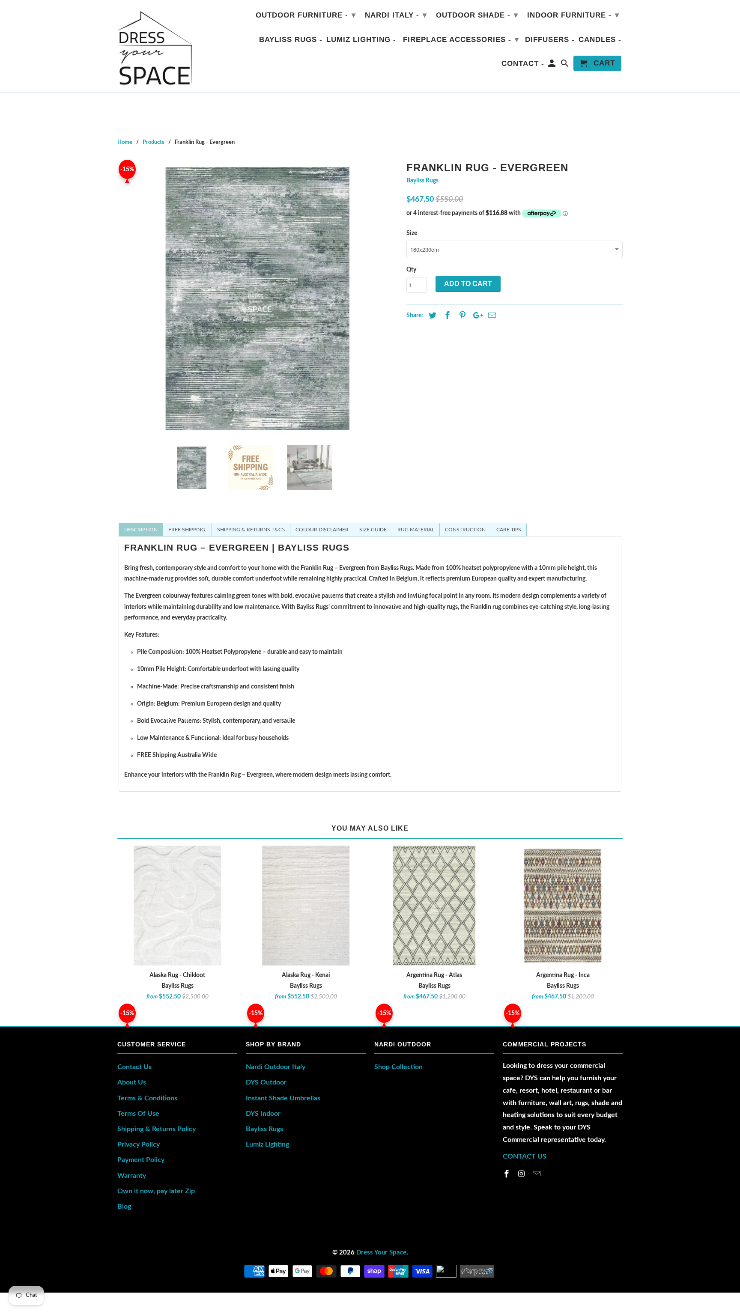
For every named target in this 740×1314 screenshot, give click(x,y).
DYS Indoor (263, 1113)
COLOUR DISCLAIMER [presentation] (322, 529)
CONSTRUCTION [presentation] (465, 529)
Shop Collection (398, 1067)
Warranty (131, 1175)
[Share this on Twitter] (431, 316)
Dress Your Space (381, 1252)
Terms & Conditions (147, 1098)
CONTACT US (524, 1156)
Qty (411, 270)
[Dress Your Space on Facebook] (507, 1174)
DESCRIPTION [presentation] (141, 529)
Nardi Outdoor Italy (275, 1067)
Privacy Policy (138, 1144)
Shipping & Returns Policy (156, 1129)
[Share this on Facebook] (446, 316)
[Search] (565, 65)
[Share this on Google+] (476, 316)
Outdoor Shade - (477, 15)
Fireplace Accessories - (461, 39)
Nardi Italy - (396, 15)
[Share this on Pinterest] (461, 316)
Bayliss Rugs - (290, 40)
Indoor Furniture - (573, 15)
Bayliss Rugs (422, 181)
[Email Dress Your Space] (537, 1174)
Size (411, 233)
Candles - (600, 40)
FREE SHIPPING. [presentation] (187, 529)
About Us (131, 1082)
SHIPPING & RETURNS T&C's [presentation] (251, 529)
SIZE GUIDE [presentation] (373, 529)
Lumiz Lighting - (361, 40)
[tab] (141, 529)
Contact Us (134, 1067)
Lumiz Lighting (267, 1144)
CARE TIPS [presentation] (508, 529)
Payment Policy (140, 1159)
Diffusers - (550, 40)
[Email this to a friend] (491, 316)
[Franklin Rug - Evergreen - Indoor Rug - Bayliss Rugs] (257, 298)
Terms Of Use (138, 1113)
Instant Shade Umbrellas (283, 1098)
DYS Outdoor (266, 1082)
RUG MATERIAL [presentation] (415, 529)
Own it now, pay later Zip (156, 1191)
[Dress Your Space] (154, 46)
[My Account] (552, 65)
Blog (124, 1206)
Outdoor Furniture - (306, 15)
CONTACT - (522, 64)
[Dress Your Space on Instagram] (522, 1174)
